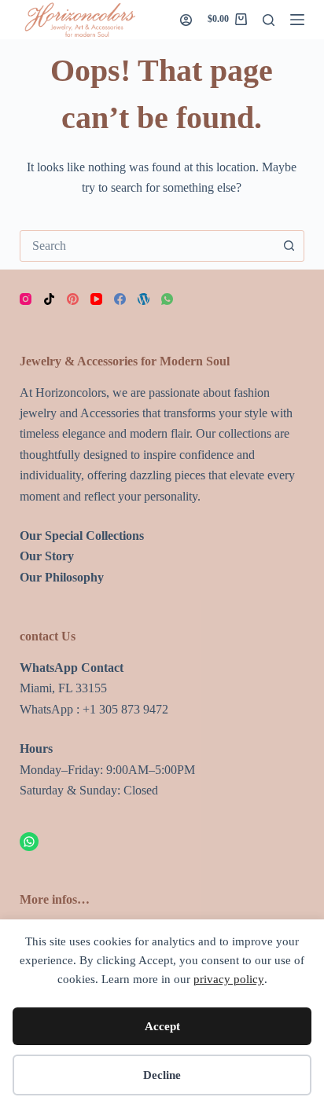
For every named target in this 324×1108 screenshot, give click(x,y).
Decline (162, 1075)
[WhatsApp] (167, 299)
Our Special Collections (82, 535)
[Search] (268, 20)
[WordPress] (143, 299)
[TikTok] (49, 299)
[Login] (186, 20)
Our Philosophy (62, 577)
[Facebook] (120, 299)
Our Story (47, 556)
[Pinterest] (73, 299)
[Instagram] (25, 299)
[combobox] (147, 246)
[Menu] (297, 20)
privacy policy (228, 979)
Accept (162, 1026)
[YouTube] (96, 299)
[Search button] (289, 246)
